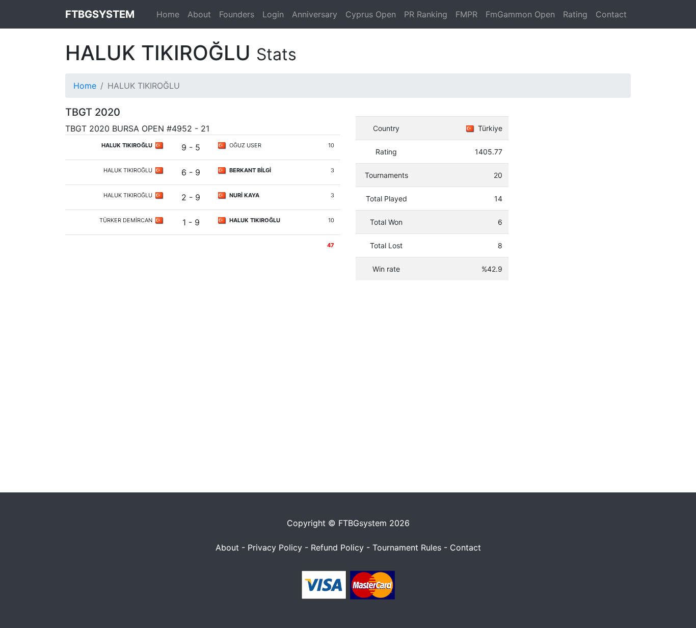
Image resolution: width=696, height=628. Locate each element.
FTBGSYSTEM (100, 14)
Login (273, 14)
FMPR (466, 14)
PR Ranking (425, 14)
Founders (236, 14)
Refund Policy (337, 547)
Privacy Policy (275, 547)
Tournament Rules (406, 547)
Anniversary (314, 14)
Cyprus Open (370, 14)
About (199, 14)
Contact (611, 14)
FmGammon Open (520, 14)
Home (167, 14)
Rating (575, 14)
